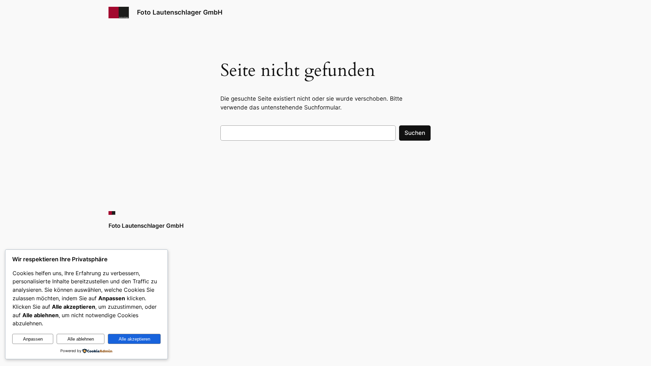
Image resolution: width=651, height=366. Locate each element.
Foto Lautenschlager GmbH (179, 12)
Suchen (415, 132)
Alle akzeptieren (134, 339)
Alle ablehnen (80, 339)
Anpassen (33, 339)
